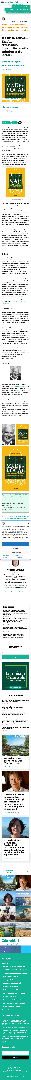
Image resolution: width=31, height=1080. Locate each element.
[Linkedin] (8, 591)
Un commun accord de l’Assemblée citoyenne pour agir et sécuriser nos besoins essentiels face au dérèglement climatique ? (15, 612)
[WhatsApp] (25, 591)
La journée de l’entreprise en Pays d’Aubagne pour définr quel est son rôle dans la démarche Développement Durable (15, 1022)
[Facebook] (5, 591)
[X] (19, 591)
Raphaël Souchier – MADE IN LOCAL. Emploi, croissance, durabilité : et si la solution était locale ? (14, 497)
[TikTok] (17, 591)
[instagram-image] (7, 883)
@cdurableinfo (10, 870)
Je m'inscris (15, 1057)
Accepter (15, 544)
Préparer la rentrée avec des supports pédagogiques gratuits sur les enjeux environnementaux (13, 714)
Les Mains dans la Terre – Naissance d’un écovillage (13, 760)
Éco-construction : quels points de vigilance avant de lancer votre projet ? (15, 701)
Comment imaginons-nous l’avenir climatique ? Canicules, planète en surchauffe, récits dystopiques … (13, 635)
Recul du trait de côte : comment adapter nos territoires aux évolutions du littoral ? (15, 628)
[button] (28, 523)
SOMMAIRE (9, 112)
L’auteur (9, 113)
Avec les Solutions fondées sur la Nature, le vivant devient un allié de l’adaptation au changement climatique (15, 721)
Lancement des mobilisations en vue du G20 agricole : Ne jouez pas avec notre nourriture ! (15, 1032)
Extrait (8, 110)
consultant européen (21, 386)
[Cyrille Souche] (3, 19)
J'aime (5, 946)
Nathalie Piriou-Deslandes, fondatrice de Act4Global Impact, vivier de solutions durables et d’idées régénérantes (15, 621)
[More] (20, 122)
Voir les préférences (15, 552)
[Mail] (11, 591)
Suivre (28, 871)
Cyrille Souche (9, 19)
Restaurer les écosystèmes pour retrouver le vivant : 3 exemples (15, 727)
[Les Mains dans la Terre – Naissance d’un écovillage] (15, 745)
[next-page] (5, 1042)
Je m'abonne (15, 657)
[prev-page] (3, 1042)
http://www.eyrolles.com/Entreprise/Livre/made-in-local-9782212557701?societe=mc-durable (15, 518)
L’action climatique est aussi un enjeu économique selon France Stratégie (15, 1037)
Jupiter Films (7, 766)
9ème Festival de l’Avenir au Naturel (15, 1028)
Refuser (15, 548)
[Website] (22, 591)
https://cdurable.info (15, 572)
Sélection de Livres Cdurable (11, 98)
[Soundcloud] (14, 591)
